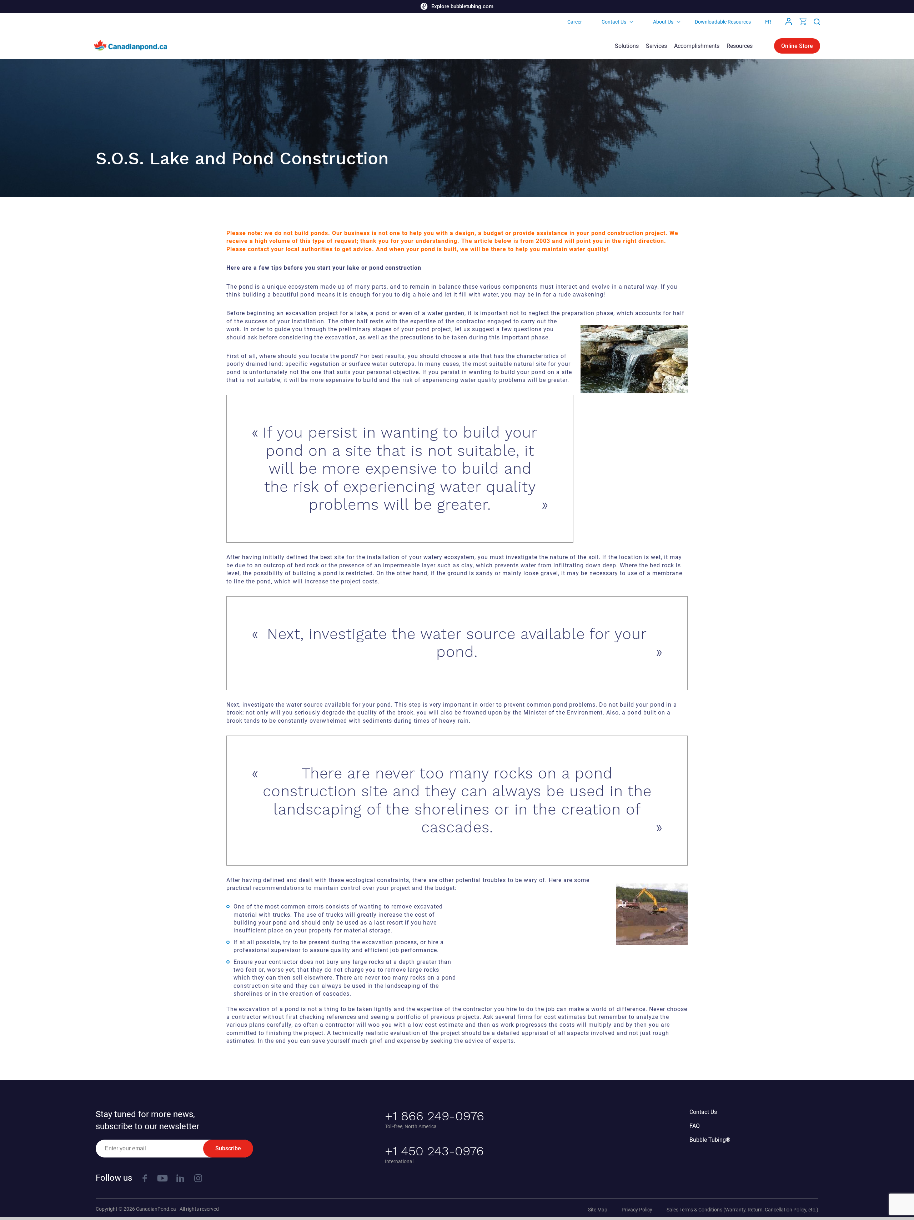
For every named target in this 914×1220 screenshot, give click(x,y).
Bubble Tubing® (709, 1139)
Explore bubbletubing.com (462, 6)
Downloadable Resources (723, 22)
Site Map (597, 1209)
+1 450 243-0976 (434, 1151)
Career (574, 22)
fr (768, 22)
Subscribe (228, 1148)
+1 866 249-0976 (434, 1116)
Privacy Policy (637, 1209)
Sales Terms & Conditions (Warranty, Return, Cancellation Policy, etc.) (742, 1209)
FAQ (694, 1125)
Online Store (797, 46)
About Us (663, 22)
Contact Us (614, 22)
